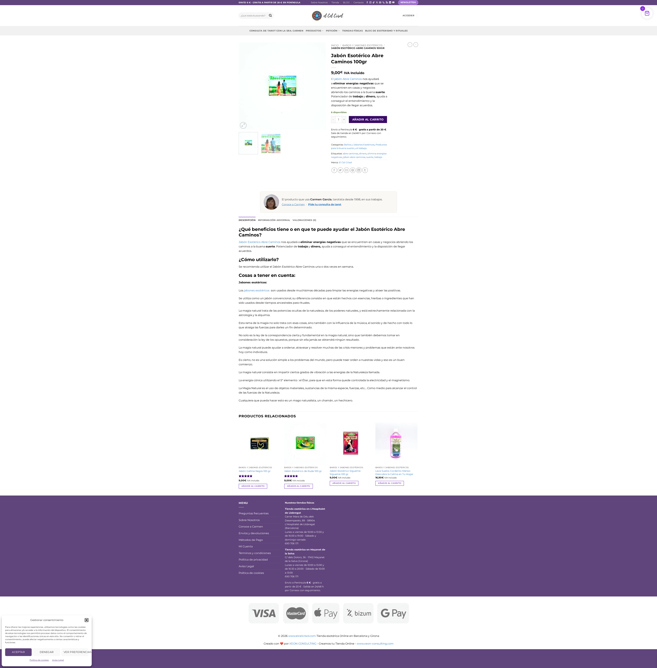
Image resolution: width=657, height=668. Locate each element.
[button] (86, 620)
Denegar (47, 652)
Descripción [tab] (247, 220)
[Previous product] (415, 44)
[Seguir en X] (377, 2)
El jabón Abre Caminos (346, 79)
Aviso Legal (58, 660)
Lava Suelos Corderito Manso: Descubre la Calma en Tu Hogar (394, 472)
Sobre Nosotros (319, 2)
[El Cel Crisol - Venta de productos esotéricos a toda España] (328, 16)
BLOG (346, 2)
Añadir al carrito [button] (253, 486)
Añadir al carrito (368, 119)
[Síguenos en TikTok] (374, 2)
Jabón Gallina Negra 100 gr (255, 471)
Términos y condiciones (255, 553)
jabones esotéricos (257, 290)
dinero (362, 153)
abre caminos (350, 153)
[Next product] (410, 44)
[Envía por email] (346, 170)
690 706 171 (291, 543)
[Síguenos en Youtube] (393, 2)
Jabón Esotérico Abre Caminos (259, 242)
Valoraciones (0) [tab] (304, 220)
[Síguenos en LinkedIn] (390, 2)
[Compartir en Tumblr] (365, 170)
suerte (369, 157)
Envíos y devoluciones (254, 533)
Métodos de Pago (251, 540)
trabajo (378, 157)
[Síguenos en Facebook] (367, 2)
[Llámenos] (384, 2)
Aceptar (18, 652)
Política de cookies (39, 660)
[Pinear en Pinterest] (353, 170)
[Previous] (245, 86)
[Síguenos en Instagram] (370, 2)
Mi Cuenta (246, 546)
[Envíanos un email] (380, 2)
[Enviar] (270, 15)
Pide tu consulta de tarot (324, 204)
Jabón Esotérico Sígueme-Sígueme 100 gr (345, 472)
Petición (332, 30)
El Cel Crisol (345, 162)
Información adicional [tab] (274, 220)
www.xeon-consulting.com (375, 643)
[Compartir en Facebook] (334, 170)
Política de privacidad (253, 559)
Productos (313, 30)
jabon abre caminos (354, 157)
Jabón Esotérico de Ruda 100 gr (303, 471)
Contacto (358, 2)
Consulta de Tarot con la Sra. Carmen (276, 30)
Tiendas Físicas (352, 30)
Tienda (335, 2)
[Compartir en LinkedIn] (359, 170)
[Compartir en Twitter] (340, 170)
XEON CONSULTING (302, 643)
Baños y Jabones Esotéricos (362, 45)
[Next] (320, 86)
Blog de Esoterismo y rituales (386, 30)
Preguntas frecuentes (254, 513)
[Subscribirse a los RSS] (387, 2)
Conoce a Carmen (293, 204)
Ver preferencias (76, 652)
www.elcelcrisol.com (302, 636)
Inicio (335, 45)
